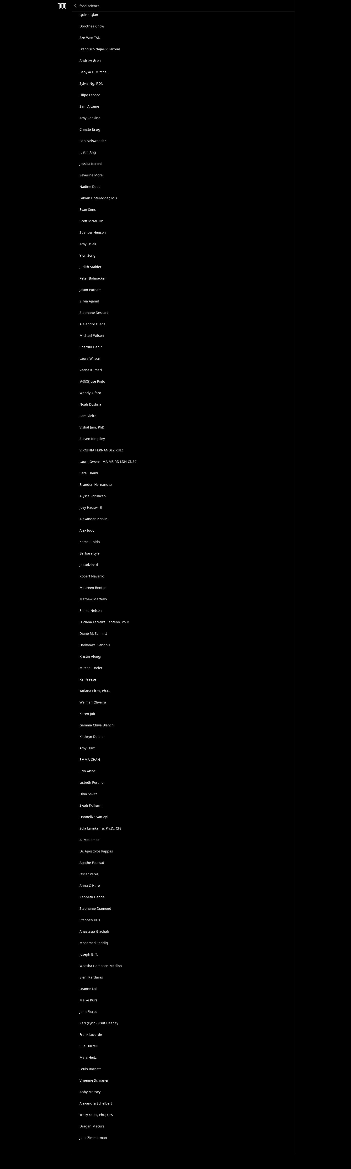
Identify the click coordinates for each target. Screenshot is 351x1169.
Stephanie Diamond (95, 908)
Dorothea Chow (92, 26)
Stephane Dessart (94, 312)
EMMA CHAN (90, 759)
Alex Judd (87, 530)
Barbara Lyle (90, 553)
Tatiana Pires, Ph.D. (95, 690)
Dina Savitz (88, 794)
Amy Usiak (88, 244)
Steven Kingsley (92, 438)
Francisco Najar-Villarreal (100, 49)
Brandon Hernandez (96, 484)
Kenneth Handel (93, 897)
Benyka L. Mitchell (94, 72)
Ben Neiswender (93, 140)
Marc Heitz (88, 1057)
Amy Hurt (87, 748)
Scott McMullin (91, 221)
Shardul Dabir (91, 347)
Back (76, 5)
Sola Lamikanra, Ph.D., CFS (101, 828)
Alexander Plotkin (93, 519)
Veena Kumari (91, 370)
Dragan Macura (92, 1126)
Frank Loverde (91, 1034)
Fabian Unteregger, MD (98, 198)
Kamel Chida (90, 542)
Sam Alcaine (89, 106)
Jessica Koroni (91, 163)
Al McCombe (90, 839)
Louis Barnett (90, 1069)
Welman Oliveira (93, 702)
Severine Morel (92, 175)
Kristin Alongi (90, 656)
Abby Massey (90, 1092)
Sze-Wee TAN (90, 37)
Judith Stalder (90, 266)
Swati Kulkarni (91, 805)
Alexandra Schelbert (96, 1103)
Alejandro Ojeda (93, 324)
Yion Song (88, 255)
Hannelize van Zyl (94, 817)
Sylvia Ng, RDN (91, 83)
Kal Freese (88, 679)
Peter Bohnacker (93, 278)
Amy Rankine (90, 118)
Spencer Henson (93, 232)
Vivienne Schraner (94, 1080)
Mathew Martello (93, 599)
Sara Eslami (89, 473)
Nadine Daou (90, 186)
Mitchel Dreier (91, 668)
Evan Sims (88, 209)
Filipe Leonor (90, 95)
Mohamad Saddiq (94, 943)
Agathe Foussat (92, 862)
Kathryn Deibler (92, 736)
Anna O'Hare (90, 885)
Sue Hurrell (89, 1046)
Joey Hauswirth (91, 507)
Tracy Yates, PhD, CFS (96, 1114)
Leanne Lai (88, 988)
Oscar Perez (89, 874)
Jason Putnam (90, 289)
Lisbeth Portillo (91, 782)
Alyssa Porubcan (93, 496)
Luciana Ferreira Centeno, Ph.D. (105, 622)
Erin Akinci (88, 771)
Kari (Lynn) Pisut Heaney (99, 1023)
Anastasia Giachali (94, 931)
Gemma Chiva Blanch (97, 725)
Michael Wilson (92, 335)
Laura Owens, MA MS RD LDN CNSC (108, 461)
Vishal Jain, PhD (92, 427)
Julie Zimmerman (93, 1137)
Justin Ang (88, 152)
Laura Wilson (90, 358)
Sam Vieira (88, 415)
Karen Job (87, 713)
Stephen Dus (90, 920)
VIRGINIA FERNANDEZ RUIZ (101, 450)
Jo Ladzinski (89, 564)
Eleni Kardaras (91, 977)
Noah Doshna (90, 404)
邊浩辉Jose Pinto (92, 381)
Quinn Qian (89, 14)
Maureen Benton (93, 587)
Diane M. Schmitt (93, 633)
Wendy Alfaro (90, 393)
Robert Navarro (92, 576)
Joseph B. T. (89, 954)
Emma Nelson (91, 610)
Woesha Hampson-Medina (101, 965)
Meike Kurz (88, 1000)
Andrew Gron (90, 60)
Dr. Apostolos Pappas (96, 851)
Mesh (62, 6)
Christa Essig (90, 129)
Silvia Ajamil (89, 301)
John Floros (88, 1011)
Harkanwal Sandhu (95, 645)
